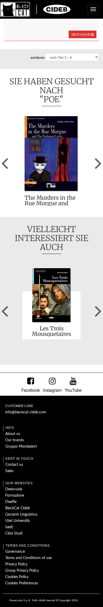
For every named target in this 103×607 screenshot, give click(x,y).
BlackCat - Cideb (35, 9)
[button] (5, 161)
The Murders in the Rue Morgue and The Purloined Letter (50, 200)
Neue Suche (81, 34)
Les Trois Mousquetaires (51, 331)
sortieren (37, 57)
